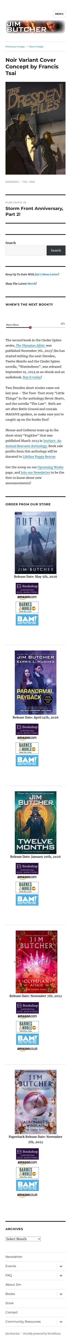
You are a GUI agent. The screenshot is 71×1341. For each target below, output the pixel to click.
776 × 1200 (28, 181)
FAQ (8, 1275)
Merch (31, 283)
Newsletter (13, 1257)
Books (10, 1294)
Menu (59, 13)
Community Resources (23, 1321)
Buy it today (32, 377)
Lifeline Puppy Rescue (39, 456)
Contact (11, 1312)
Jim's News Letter (46, 274)
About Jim (13, 1284)
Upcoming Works (50, 467)
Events (10, 1266)
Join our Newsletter (35, 472)
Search (10, 243)
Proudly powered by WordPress (42, 1333)
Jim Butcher (12, 1333)
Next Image (36, 46)
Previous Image (15, 46)
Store (9, 1303)
